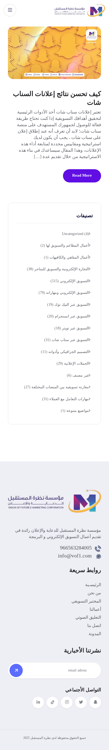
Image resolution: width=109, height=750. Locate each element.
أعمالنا (95, 609)
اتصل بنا (94, 625)
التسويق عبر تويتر (71, 328)
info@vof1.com (75, 556)
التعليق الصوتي (88, 617)
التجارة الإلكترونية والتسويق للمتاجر (58, 269)
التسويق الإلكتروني (70, 281)
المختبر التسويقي (86, 601)
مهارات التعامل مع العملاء (65, 399)
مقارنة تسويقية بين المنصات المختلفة (56, 387)
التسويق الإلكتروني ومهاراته (64, 293)
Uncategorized (75, 234)
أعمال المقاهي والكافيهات (66, 257)
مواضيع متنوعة (75, 411)
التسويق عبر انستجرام (68, 316)
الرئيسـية (93, 584)
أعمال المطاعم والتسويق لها (64, 245)
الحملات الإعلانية (73, 363)
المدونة (95, 633)
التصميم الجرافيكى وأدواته (65, 352)
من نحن (94, 593)
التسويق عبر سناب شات (66, 340)
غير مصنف (78, 375)
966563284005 (76, 548)
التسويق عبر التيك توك (68, 305)
